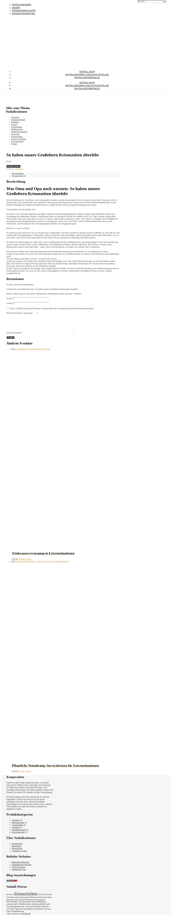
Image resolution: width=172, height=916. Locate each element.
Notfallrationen (21, 4)
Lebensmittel (16, 127)
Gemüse (49, 894)
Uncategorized (17, 141)
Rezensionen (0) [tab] (19, 176)
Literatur (19, 169)
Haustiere (15, 117)
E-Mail (10, 303)
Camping (16, 820)
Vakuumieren (41, 899)
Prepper (44, 897)
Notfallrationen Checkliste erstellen (87, 74)
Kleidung (15, 122)
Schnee (50, 897)
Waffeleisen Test (19, 869)
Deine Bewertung (14, 313)
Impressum (16, 846)
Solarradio (9, 899)
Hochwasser (10, 897)
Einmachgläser (26, 893)
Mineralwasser (33, 897)
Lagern (16, 7)
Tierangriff (22, 899)
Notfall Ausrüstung (19, 132)
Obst (40, 897)
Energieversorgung (23, 13)
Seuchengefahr (18, 832)
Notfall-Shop (87, 71)
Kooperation (17, 843)
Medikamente (17, 129)
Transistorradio (31, 899)
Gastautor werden (19, 851)
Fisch (40, 894)
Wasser (14, 144)
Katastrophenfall (18, 120)
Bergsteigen (10, 894)
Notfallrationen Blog (87, 77)
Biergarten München (20, 862)
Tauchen (16, 899)
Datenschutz (17, 848)
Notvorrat (15, 134)
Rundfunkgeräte (19, 830)
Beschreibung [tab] (18, 173)
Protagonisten (17, 136)
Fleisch (44, 894)
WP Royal (26, 914)
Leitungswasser (24, 897)
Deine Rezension (14, 333)
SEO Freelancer (18, 867)
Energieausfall (18, 822)
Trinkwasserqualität (24, 10)
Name (9, 298)
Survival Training (18, 139)
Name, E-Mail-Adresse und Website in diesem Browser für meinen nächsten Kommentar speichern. (52, 308)
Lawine (16, 897)
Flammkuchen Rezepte (21, 864)
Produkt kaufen (13, 166)
